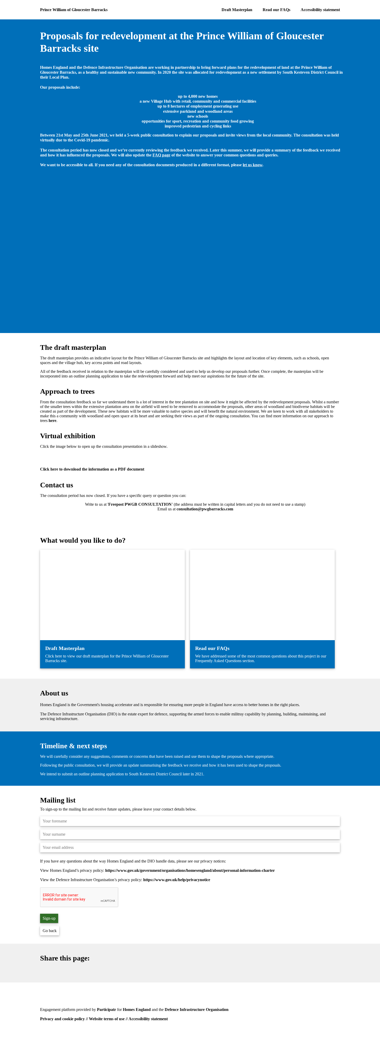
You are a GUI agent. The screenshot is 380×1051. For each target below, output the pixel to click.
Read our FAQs (276, 9)
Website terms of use (107, 1019)
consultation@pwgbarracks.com (205, 509)
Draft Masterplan (237, 9)
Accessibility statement (320, 9)
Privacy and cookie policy (62, 1019)
